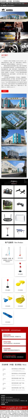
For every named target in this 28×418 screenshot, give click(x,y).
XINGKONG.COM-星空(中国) (20, 410)
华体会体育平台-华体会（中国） (7, 410)
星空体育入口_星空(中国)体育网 (12, 416)
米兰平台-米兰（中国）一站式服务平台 (9, 413)
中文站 (25, 3)
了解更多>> (4, 91)
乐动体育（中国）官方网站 (10, 1)
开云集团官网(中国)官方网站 (14, 414)
